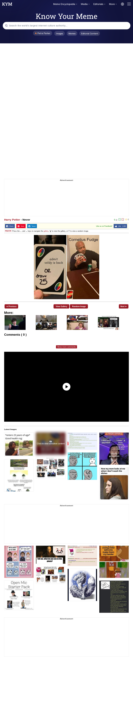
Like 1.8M (121, 226)
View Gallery (61, 306)
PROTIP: (8, 231)
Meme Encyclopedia (64, 4)
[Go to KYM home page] (7, 4)
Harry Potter (12, 219)
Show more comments (66, 347)
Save (21, 226)
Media (84, 4)
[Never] (66, 267)
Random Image (79, 306)
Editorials (98, 4)
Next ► (123, 306)
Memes (72, 33)
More (111, 4)
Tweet (33, 226)
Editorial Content (89, 33)
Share (11, 226)
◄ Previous (11, 306)
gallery (46, 231)
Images (59, 33)
